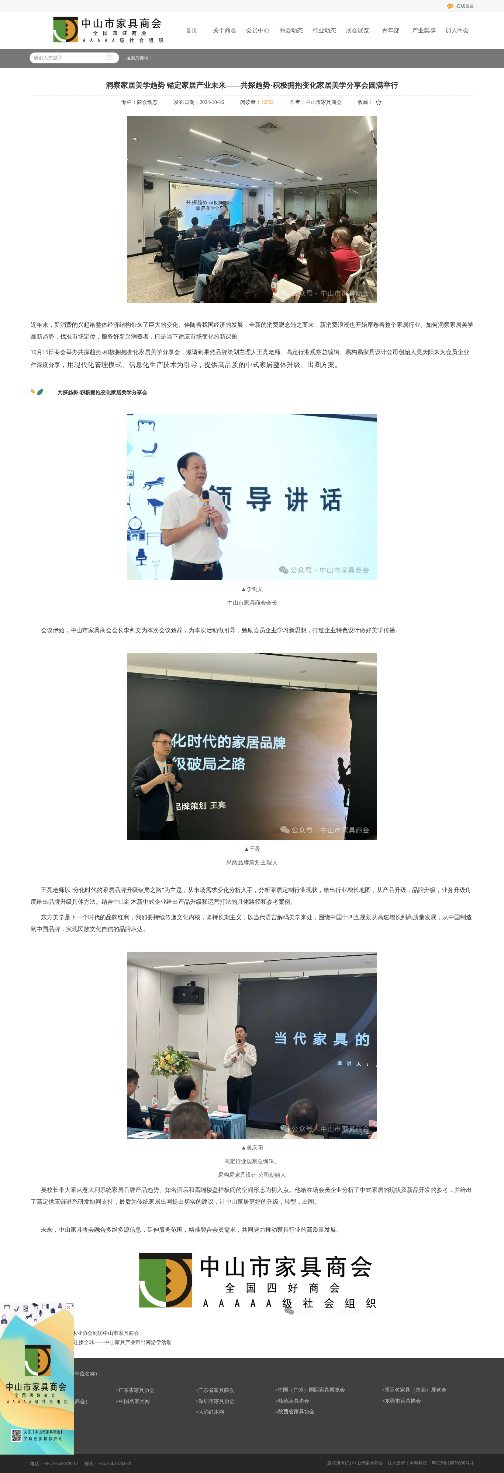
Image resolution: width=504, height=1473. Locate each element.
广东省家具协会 (136, 1390)
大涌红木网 (211, 1412)
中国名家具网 (134, 1401)
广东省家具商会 (216, 1390)
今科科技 (418, 1463)
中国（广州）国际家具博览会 (311, 1390)
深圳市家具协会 (217, 1401)
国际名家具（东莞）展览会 (415, 1390)
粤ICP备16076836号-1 (452, 1463)
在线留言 (465, 5)
